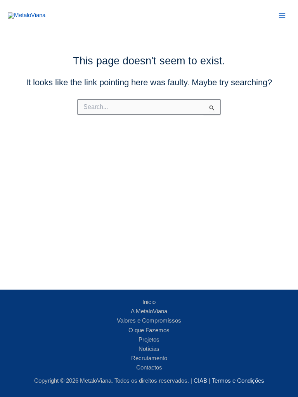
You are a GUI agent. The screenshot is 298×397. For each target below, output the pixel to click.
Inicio (149, 302)
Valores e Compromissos (149, 321)
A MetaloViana (149, 311)
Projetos (149, 340)
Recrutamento (149, 358)
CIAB (201, 381)
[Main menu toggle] (282, 15)
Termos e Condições (238, 381)
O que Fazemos (149, 330)
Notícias (149, 349)
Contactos (149, 367)
